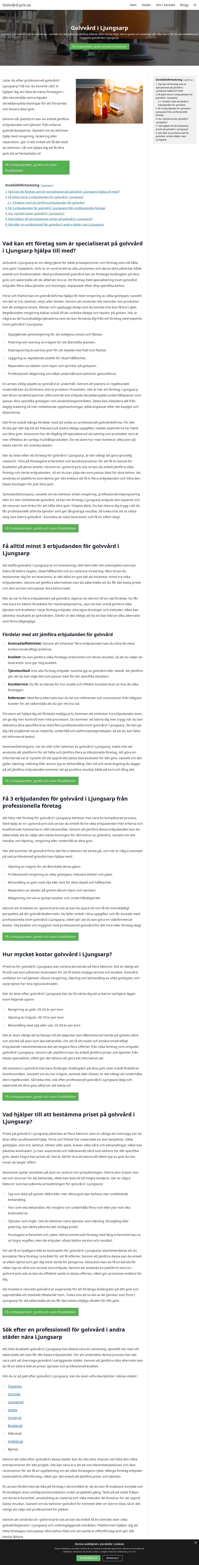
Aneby (13, 1410)
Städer (146, 5)
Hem (133, 5)
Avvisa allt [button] (112, 1558)
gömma (47, 185)
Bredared (15, 1425)
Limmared (15, 1402)
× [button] (195, 1543)
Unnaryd (14, 1417)
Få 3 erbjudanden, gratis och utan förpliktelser (99, 46)
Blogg (184, 5)
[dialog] (99, 1552)
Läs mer (132, 1551)
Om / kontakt (165, 5)
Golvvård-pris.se (16, 4)
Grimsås (14, 1394)
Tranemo (15, 1386)
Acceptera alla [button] (88, 1558)
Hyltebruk (15, 1441)
